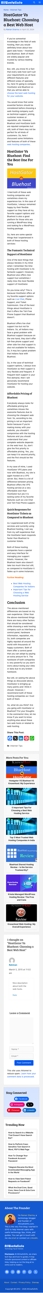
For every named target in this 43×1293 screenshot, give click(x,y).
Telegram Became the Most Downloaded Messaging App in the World (21, 1170)
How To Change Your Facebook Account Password (18, 1158)
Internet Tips (15, 10)
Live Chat (19, 299)
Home (6, 10)
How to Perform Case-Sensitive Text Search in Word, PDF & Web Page (19, 1147)
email (13, 1238)
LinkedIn (34, 1238)
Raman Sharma (12, 29)
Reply (15, 995)
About (6, 1282)
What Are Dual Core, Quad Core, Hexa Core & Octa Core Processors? (21, 1190)
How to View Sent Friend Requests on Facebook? (19, 1180)
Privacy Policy (24, 1282)
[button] (34, 2)
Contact (14, 1282)
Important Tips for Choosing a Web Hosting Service (21, 592)
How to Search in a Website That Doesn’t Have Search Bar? (20, 1135)
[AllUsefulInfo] (11, 2)
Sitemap (35, 1282)
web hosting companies (18, 144)
